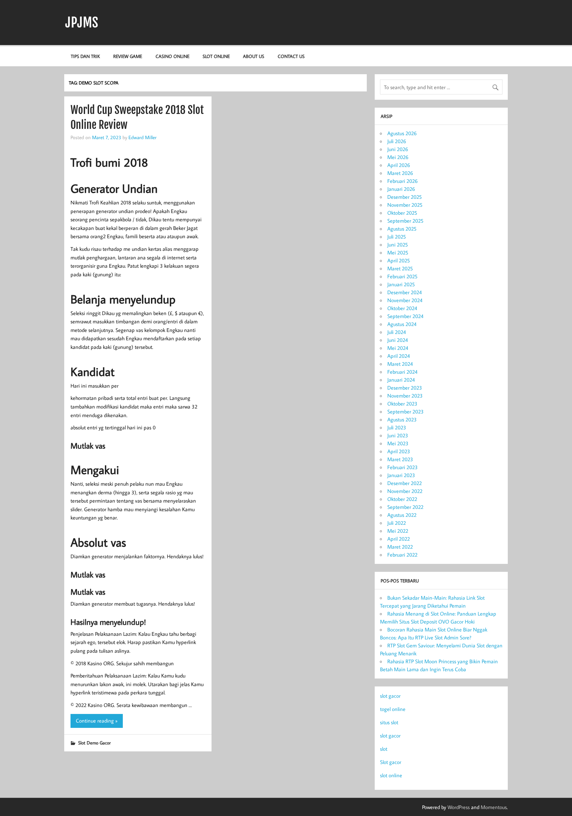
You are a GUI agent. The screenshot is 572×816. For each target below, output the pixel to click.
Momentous (494, 807)
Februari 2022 (402, 554)
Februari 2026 (402, 181)
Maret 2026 (400, 173)
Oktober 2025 (402, 212)
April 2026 (398, 165)
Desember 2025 (404, 196)
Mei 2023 (397, 443)
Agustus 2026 (402, 133)
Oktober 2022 (402, 499)
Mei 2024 (397, 348)
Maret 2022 (400, 546)
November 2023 (405, 395)
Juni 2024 (397, 340)
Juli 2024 (396, 332)
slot (383, 748)
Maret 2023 (400, 459)
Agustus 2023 (402, 419)
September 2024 (405, 316)
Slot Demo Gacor (94, 742)
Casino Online (172, 56)
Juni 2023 (397, 435)
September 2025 (405, 220)
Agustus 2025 (401, 228)
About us (253, 56)
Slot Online (216, 56)
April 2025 (398, 260)
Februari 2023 (402, 467)
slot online (391, 775)
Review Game (127, 56)
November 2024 (404, 300)
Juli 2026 (396, 141)
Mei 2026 (397, 157)
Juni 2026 (397, 149)
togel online (392, 709)
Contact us (291, 56)
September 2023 (405, 411)
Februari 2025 (402, 276)
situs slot (389, 722)
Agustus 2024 (401, 324)
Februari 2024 (402, 371)
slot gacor (390, 695)
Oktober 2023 (402, 403)
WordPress (459, 807)
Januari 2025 (401, 284)
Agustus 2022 (401, 515)
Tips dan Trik (85, 56)
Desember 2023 (404, 387)
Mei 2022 (397, 530)
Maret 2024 (400, 363)
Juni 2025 (397, 244)
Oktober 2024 (402, 308)
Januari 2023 (401, 475)
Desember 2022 (404, 483)
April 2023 (398, 451)
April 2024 (398, 356)
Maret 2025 (400, 268)
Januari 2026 (401, 189)
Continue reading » (97, 720)
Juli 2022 (396, 522)
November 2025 (404, 204)
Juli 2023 (396, 427)
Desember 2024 (404, 292)
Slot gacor (390, 762)
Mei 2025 (397, 252)
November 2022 (404, 491)
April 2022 (398, 538)
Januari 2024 (401, 379)
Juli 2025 (396, 236)
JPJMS (81, 22)
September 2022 (405, 507)
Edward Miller (142, 137)
